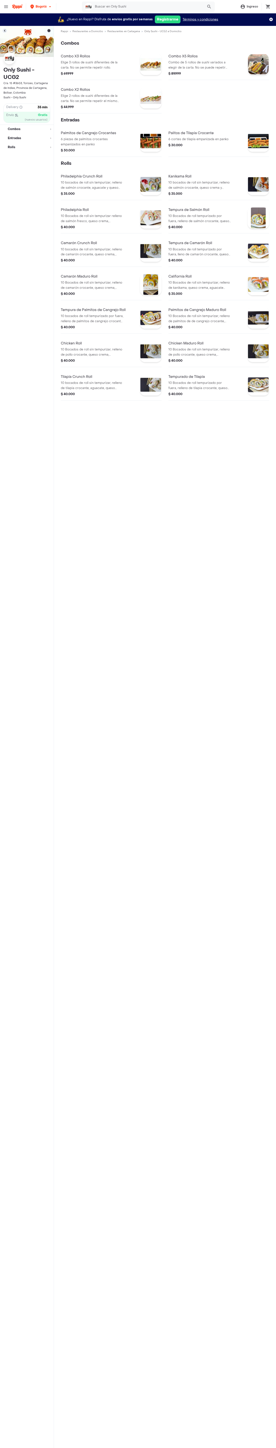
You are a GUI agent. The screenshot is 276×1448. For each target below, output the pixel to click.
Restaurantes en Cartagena (123, 31)
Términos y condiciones (200, 19)
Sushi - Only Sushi (14, 97)
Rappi (64, 31)
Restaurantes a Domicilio (87, 31)
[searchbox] (148, 7)
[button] (41, 6)
